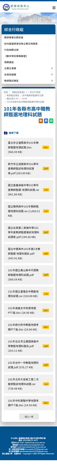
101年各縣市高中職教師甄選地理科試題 (25, 101)
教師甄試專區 (13, 95)
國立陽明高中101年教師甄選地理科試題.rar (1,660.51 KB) (28, 211)
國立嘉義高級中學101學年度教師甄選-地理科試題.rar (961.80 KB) (28, 189)
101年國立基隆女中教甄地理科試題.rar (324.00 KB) (28, 294)
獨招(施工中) (13, 98)
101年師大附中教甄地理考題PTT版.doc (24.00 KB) (28, 327)
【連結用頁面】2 (19, 92)
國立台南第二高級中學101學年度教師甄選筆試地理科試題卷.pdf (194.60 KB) (28, 232)
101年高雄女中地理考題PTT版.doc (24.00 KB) (28, 310)
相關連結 (9, 62)
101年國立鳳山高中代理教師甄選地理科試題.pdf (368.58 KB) (28, 274)
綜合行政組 (35, 92)
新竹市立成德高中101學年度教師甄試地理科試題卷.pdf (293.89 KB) (28, 168)
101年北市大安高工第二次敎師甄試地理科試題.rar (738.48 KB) (28, 383)
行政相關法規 (11, 49)
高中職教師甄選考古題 (32, 95)
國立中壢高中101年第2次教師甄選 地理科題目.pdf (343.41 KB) (28, 253)
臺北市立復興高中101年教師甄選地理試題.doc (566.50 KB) (28, 147)
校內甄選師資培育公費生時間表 (21, 43)
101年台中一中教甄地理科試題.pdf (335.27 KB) (28, 365)
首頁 (6, 92)
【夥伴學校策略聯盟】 (16, 56)
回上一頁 (29, 416)
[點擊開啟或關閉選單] (53, 7)
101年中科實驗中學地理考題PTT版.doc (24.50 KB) (28, 403)
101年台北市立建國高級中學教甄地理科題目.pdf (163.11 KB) (28, 346)
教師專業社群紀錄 (13, 37)
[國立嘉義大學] (16, 7)
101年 (24, 98)
